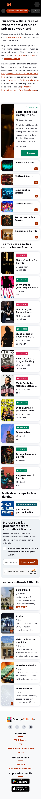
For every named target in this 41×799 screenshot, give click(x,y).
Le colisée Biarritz (26, 665)
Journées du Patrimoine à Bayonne (24, 80)
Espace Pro (20, 764)
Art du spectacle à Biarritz (25, 219)
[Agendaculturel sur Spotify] (31, 727)
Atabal (32, 55)
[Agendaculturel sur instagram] (24, 727)
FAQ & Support (20, 740)
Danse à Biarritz (24, 203)
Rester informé (28, 562)
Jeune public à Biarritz (23, 191)
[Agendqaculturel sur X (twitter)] (10, 727)
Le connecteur (24, 688)
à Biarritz (26, 261)
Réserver (29, 153)
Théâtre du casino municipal (26, 641)
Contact (20, 752)
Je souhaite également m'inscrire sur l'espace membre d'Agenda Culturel (23, 551)
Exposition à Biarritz (26, 230)
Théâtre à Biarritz (25, 176)
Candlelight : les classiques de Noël (26, 115)
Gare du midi (20, 55)
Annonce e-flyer (32, 107)
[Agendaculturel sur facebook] (17, 727)
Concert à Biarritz (24, 162)
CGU (20, 744)
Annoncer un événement (20, 768)
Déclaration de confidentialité (20, 748)
